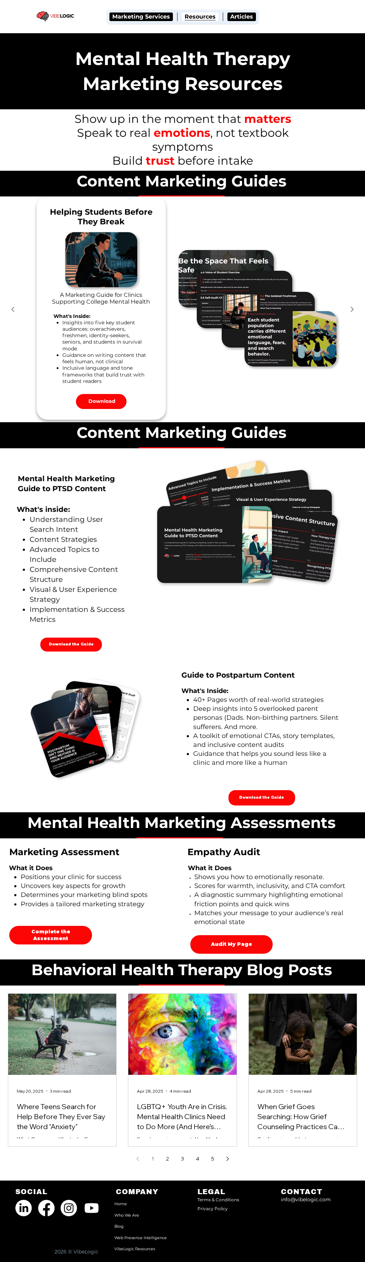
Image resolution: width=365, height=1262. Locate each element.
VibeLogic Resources (134, 1248)
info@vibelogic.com (306, 1199)
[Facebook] (46, 1208)
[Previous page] (137, 1158)
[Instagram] (69, 1208)
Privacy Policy (212, 1208)
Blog (119, 1226)
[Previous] (13, 309)
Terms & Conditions (218, 1199)
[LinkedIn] (23, 1208)
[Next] (352, 309)
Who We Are (126, 1215)
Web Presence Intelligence (140, 1237)
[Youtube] (91, 1208)
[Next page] (227, 1158)
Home (120, 1203)
